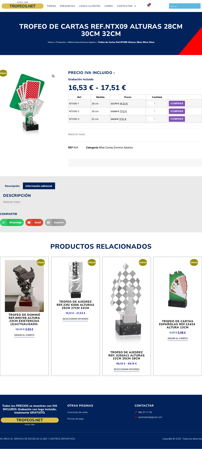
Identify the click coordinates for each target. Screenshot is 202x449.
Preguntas (67, 6)
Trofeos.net (23, 6)
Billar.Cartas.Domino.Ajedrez (82, 42)
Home (51, 42)
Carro (108, 6)
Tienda (51, 6)
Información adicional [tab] (38, 186)
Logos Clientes (90, 6)
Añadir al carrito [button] (24, 335)
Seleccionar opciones (75, 319)
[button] (53, 76)
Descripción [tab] (12, 186)
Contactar (125, 6)
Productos (61, 42)
